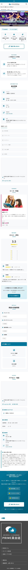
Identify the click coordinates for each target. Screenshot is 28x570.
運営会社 (5, 560)
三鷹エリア (4, 225)
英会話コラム (6, 548)
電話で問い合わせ (15, 46)
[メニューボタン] (1, 4)
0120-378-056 (9, 113)
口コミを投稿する (15, 295)
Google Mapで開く (7, 180)
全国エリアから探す (7, 554)
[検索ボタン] (26, 4)
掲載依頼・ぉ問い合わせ (8, 563)
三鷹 (3, 518)
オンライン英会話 (7, 551)
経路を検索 (15, 404)
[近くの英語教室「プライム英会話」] (14, 4)
